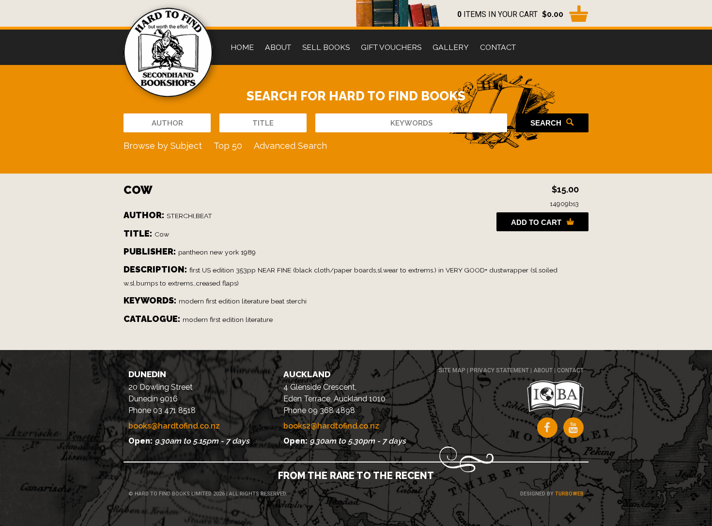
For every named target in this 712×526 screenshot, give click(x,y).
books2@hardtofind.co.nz (331, 425)
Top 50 (228, 146)
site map (452, 370)
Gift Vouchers (391, 47)
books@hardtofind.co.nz (174, 425)
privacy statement (499, 370)
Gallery (451, 47)
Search (545, 123)
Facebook (547, 427)
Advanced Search (290, 146)
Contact (498, 47)
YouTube (573, 427)
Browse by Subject (163, 146)
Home (242, 47)
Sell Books (326, 47)
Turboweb (569, 494)
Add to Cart (536, 222)
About (278, 47)
